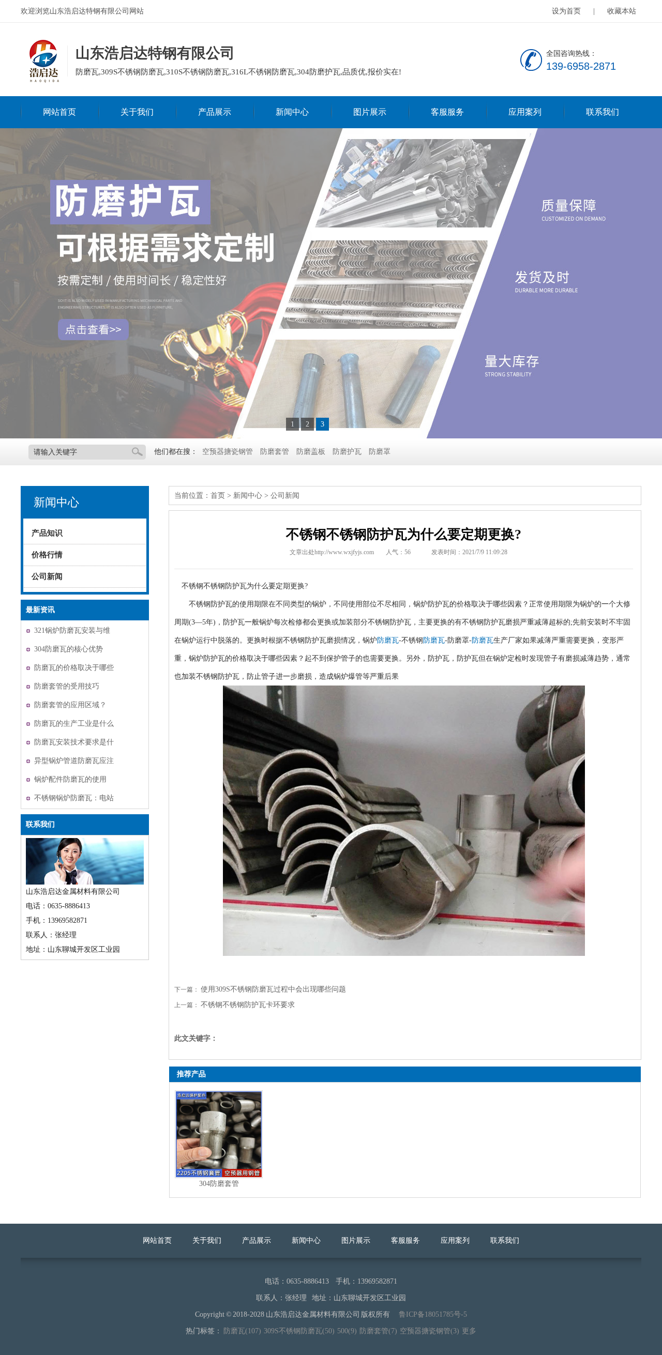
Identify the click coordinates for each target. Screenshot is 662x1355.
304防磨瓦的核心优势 (68, 649)
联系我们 (602, 112)
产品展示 (214, 112)
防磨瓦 (388, 640)
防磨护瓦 (347, 451)
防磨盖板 (310, 451)
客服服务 (447, 112)
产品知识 (47, 533)
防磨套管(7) (378, 1331)
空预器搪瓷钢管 (227, 451)
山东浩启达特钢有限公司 (43, 61)
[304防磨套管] (219, 1134)
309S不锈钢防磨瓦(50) (299, 1331)
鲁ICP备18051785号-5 (433, 1314)
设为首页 (566, 11)
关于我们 (137, 112)
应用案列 (524, 112)
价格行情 (47, 555)
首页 (217, 495)
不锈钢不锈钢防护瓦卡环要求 (248, 1005)
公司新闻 (47, 576)
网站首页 (59, 112)
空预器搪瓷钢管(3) (429, 1331)
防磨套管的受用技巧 (66, 686)
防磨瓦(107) (242, 1331)
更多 (469, 1331)
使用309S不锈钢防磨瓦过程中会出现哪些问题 (273, 989)
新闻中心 (292, 112)
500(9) (347, 1331)
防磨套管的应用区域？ (70, 705)
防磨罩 (379, 451)
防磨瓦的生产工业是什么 (74, 723)
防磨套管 (274, 451)
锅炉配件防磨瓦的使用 (70, 779)
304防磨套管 (219, 1183)
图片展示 (369, 112)
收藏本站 (621, 11)
